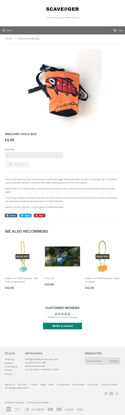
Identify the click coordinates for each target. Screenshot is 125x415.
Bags (43, 384)
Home (8, 38)
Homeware (79, 384)
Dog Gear (93, 384)
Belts (51, 384)
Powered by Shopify (38, 402)
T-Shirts (33, 384)
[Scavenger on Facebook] (111, 394)
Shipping (9, 359)
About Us (9, 384)
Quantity (10, 149)
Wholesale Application (17, 387)
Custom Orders (109, 384)
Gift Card (22, 384)
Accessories (63, 384)
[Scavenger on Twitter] (106, 394)
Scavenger (18, 402)
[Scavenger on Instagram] (116, 394)
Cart (120, 30)
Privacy (9, 374)
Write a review (62, 325)
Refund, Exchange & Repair (11, 366)
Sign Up (114, 361)
